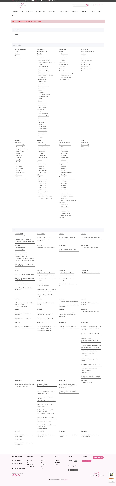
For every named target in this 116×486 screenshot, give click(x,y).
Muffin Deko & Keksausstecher (68, 200)
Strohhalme (64, 187)
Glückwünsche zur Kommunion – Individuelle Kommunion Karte (23, 319)
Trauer (40, 159)
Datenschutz (30, 464)
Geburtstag (40, 174)
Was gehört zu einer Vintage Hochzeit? (24, 384)
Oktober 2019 (84, 322)
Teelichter (63, 159)
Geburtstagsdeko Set (44, 191)
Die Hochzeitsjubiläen (20, 282)
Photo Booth (42, 73)
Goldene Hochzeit (43, 157)
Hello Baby (19, 155)
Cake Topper (64, 191)
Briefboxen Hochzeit (44, 66)
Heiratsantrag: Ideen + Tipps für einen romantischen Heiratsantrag (46, 290)
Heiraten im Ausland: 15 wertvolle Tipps (45, 295)
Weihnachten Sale (86, 146)
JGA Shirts (17, 53)
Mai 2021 (39, 299)
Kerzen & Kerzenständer (65, 144)
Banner (40, 64)
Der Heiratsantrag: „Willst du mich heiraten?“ (90, 334)
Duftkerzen (63, 149)
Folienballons (42, 105)
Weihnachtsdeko (43, 170)
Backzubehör (62, 189)
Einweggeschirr (42, 81)
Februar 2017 (40, 431)
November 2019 (63, 322)
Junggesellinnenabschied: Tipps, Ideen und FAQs (46, 279)
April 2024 (17, 245)
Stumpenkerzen (65, 157)
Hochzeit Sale (84, 142)
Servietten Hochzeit (43, 85)
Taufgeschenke (20, 168)
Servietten (63, 185)
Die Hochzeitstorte (42, 428)
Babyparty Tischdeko (21, 146)
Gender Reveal (20, 151)
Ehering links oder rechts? (88, 353)
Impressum (29, 460)
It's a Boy (18, 159)
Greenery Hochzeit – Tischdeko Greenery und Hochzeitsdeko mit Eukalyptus (67, 314)
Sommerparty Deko (66, 215)
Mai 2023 (17, 270)
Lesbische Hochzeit (43, 135)
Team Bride (17, 58)
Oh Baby (18, 153)
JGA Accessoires (19, 55)
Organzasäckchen (85, 64)
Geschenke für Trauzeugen (67, 73)
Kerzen (40, 90)
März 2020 (17, 322)
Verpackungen (85, 70)
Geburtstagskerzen (65, 194)
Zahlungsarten (58, 462)
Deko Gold (41, 122)
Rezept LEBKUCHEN (42, 388)
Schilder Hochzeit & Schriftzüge (46, 75)
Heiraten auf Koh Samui (21, 256)
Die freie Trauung (86, 370)
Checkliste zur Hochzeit (21, 306)
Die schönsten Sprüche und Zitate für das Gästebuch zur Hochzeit (68, 327)
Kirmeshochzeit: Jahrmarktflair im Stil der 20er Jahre (24, 327)
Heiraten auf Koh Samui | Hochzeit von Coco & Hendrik (24, 443)
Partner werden (44, 464)
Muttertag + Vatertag (44, 144)
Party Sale (84, 149)
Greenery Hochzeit (43, 113)
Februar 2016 (18, 439)
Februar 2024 (40, 245)
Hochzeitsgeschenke (66, 75)
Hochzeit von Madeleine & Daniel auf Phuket (68, 435)
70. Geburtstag (42, 187)
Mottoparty (62, 202)
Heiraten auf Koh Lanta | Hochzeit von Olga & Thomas (24, 435)
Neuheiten (39, 55)
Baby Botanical (20, 161)
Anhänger (83, 53)
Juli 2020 (17, 309)
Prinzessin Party (65, 204)
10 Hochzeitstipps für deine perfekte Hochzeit (46, 303)
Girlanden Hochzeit (43, 68)
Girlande (63, 170)
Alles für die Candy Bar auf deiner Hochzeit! (67, 250)
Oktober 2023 (84, 245)
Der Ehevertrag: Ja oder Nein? (44, 328)
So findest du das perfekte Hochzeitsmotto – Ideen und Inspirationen (44, 239)
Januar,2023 (84, 270)
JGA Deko (17, 51)
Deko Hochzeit (40, 58)
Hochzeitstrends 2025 (20, 236)
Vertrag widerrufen (98, 457)
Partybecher (64, 183)
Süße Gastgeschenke (86, 68)
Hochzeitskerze (64, 53)
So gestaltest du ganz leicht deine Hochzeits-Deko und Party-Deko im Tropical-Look (68, 385)
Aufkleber (83, 55)
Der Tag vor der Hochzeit (21, 284)
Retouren (57, 460)
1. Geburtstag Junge (21, 176)
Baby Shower (18, 142)
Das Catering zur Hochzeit (44, 421)
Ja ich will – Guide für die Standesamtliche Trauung (43, 384)
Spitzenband (84, 66)
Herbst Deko (42, 168)
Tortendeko (62, 68)
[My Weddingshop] (20, 5)
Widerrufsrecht (30, 466)
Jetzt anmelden (86, 460)
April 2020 (84, 309)
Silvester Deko (42, 172)
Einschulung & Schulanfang (45, 196)
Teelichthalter (42, 88)
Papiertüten (64, 198)
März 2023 (62, 270)
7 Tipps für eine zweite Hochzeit (45, 275)
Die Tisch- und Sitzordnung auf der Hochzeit (90, 303)
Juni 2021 (17, 299)
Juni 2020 (39, 309)
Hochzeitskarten (63, 62)
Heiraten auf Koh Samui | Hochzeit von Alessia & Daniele (90, 435)
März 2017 (17, 431)
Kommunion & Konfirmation (45, 198)
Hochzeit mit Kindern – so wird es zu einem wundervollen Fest (46, 392)
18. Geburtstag (42, 176)
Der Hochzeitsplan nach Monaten (90, 311)
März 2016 (84, 431)
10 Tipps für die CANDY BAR (89, 351)
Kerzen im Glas (64, 151)
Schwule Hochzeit (43, 133)
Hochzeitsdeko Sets (43, 70)
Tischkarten (41, 92)
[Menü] (114, 473)
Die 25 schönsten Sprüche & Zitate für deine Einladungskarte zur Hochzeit (90, 376)
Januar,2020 (40, 322)
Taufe (16, 164)
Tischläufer (41, 83)
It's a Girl (18, 157)
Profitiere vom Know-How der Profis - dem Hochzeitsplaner (90, 365)
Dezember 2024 (19, 233)
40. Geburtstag (42, 181)
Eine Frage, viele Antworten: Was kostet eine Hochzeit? (45, 410)
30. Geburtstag (42, 179)
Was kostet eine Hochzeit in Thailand (24, 260)
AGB (28, 462)
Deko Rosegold (42, 120)
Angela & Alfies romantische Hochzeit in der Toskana (69, 305)
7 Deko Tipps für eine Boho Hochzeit (46, 400)
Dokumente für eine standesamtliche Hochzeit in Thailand (24, 265)
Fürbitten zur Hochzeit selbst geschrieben (66, 279)
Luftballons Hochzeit (42, 103)
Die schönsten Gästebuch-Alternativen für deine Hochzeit (46, 425)
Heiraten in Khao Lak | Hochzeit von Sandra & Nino (46, 435)
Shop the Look (40, 194)
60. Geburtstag (42, 185)
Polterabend (85, 355)
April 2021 (62, 299)
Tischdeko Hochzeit (42, 79)
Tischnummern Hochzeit (44, 94)
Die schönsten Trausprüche (22, 386)
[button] (92, 5)
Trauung (61, 51)
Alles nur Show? (86, 372)
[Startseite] (12, 15)
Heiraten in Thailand (20, 268)
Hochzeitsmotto (41, 109)
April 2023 (39, 270)
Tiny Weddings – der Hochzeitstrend (91, 272)
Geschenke (62, 70)
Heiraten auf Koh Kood (87, 382)
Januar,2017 (62, 431)
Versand (56, 464)
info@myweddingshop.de (19, 468)
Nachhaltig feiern (65, 211)
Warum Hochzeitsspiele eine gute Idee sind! (68, 284)
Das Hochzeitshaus (20, 247)
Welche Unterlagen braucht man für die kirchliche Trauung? (24, 303)
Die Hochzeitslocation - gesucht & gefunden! (89, 359)
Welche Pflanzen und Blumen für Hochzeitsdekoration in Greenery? (45, 319)
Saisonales (39, 161)
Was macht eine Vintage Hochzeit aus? (46, 326)
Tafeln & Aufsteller (43, 96)
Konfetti (40, 98)
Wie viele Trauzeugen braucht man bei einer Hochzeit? (24, 278)
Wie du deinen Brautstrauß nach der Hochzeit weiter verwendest (90, 238)
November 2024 (41, 233)
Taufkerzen (19, 170)
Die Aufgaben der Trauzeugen (89, 368)
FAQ (42, 466)
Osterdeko (41, 166)
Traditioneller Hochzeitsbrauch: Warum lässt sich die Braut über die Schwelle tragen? (91, 347)
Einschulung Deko (43, 146)
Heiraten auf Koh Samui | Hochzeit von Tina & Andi (68, 391)
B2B (42, 462)
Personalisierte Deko (42, 51)
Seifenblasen (64, 58)
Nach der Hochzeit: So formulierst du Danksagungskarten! (46, 405)
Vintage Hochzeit (43, 128)
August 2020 (84, 299)
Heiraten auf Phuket (20, 249)
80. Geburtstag (42, 189)
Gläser (83, 62)
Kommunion (41, 149)
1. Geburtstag (18, 174)
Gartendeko (62, 217)
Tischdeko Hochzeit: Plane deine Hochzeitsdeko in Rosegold (45, 313)
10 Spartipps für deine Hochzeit (90, 247)
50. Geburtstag (42, 183)
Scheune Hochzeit (43, 130)
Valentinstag (42, 153)
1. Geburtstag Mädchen (22, 179)
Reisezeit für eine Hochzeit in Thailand (24, 258)
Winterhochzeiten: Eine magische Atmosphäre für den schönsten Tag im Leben (24, 241)
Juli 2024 (61, 233)
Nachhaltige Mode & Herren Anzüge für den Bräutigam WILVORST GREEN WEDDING (91, 328)
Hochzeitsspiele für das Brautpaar (46, 272)
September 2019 (19, 380)
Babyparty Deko (20, 144)
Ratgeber (43, 460)
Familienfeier (40, 142)
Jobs (42, 468)
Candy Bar (62, 66)
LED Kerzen (63, 146)
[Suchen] (87, 5)
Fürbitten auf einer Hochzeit (67, 275)
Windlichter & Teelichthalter (68, 179)
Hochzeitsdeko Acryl (44, 115)
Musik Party (64, 209)
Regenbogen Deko (65, 213)
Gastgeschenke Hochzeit (87, 51)
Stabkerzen (63, 155)
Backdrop (63, 60)
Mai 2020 (61, 309)
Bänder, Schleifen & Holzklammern (47, 62)
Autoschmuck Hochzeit (44, 60)
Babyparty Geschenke (21, 149)
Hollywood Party (65, 206)
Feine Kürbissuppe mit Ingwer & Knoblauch (45, 397)
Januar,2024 (62, 245)
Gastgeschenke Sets (86, 60)
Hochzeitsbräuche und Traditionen (46, 247)
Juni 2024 (83, 233)
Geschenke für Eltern (66, 77)
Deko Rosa (41, 124)
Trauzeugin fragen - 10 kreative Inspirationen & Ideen (67, 238)
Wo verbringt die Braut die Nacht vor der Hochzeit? (24, 288)
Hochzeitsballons (43, 107)
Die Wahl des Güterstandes (44, 330)
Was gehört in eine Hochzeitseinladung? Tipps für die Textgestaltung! (89, 340)
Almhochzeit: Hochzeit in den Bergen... (69, 301)
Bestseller (39, 53)
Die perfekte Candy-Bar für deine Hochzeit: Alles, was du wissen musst (46, 418)
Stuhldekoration (42, 77)
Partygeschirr (62, 176)
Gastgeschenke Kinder (87, 58)
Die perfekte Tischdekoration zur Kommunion (23, 313)
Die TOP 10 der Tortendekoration (45, 413)
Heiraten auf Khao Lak (20, 254)
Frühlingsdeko (42, 164)
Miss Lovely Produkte (64, 142)
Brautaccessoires (63, 64)
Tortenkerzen (64, 161)
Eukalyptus (41, 111)
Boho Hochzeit (42, 126)
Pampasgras (42, 118)
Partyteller (63, 181)
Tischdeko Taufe (20, 172)
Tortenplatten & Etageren (67, 196)
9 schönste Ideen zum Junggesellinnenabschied (43, 284)
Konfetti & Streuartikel (66, 172)
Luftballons (63, 168)
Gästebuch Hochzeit (64, 79)
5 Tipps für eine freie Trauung (67, 272)
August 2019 (40, 380)
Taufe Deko (19, 166)
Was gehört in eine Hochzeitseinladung (24, 274)
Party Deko (62, 164)
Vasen (40, 100)
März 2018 (84, 380)
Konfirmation (42, 151)
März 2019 (62, 380)
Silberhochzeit (42, 155)
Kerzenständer (64, 153)
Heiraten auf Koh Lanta (21, 252)
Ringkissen (63, 55)
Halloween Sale (85, 144)
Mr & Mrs (41, 137)
